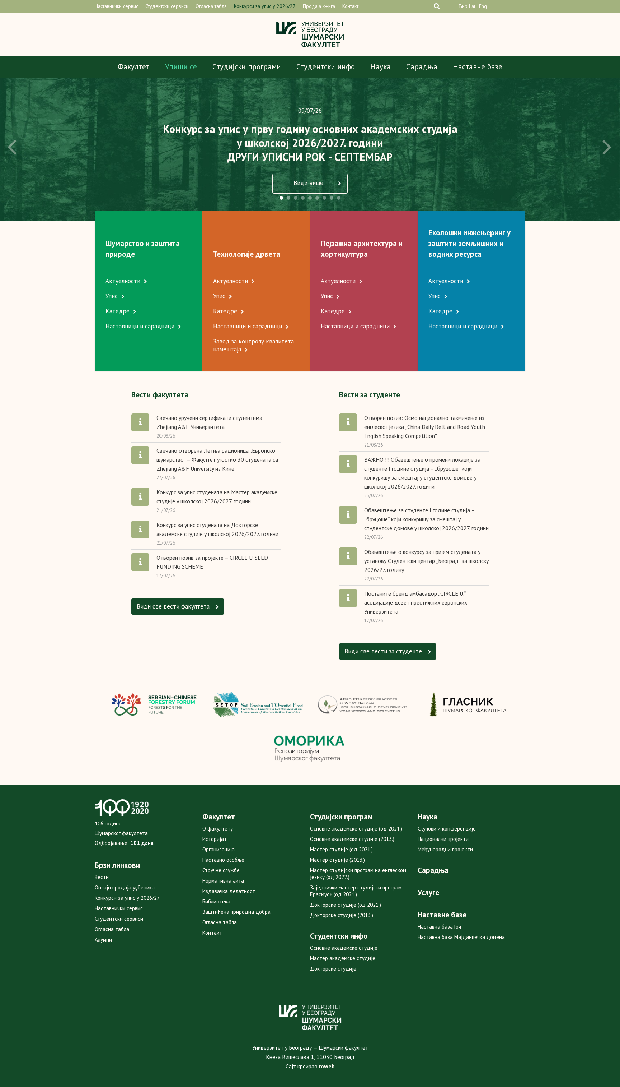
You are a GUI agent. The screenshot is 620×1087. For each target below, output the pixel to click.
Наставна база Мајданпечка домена (461, 937)
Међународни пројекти (445, 849)
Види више (309, 183)
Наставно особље (223, 859)
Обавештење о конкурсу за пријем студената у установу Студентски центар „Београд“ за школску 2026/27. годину (426, 560)
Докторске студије (333, 968)
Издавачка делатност (228, 891)
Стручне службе (221, 870)
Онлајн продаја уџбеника (125, 887)
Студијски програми (246, 66)
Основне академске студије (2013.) (352, 839)
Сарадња (421, 66)
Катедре (117, 311)
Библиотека (216, 901)
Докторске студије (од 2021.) (345, 904)
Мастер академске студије (342, 958)
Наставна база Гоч (439, 926)
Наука (380, 66)
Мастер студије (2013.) (337, 859)
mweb (327, 1066)
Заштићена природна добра (236, 911)
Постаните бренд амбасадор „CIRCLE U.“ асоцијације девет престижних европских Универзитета (415, 602)
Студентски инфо (325, 66)
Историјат (214, 839)
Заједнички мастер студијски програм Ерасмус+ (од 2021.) (355, 891)
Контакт (350, 6)
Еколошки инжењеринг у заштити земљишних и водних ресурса (469, 243)
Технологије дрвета (246, 254)
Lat (472, 6)
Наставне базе (477, 66)
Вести (102, 877)
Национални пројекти (443, 839)
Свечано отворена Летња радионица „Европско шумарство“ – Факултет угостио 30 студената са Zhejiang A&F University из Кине (217, 459)
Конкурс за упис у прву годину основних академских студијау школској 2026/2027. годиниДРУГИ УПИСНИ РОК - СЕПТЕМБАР (310, 143)
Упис (111, 296)
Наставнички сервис (116, 6)
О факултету (217, 828)
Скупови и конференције (447, 828)
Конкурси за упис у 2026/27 (265, 6)
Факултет (134, 66)
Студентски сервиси (166, 6)
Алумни (103, 939)
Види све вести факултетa (174, 606)
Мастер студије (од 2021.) (341, 849)
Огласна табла (211, 6)
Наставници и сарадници (139, 326)
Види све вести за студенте (384, 651)
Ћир (463, 6)
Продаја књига (319, 6)
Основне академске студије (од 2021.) (356, 828)
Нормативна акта (223, 880)
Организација (218, 849)
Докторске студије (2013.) (341, 915)
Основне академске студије (343, 947)
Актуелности (122, 281)
